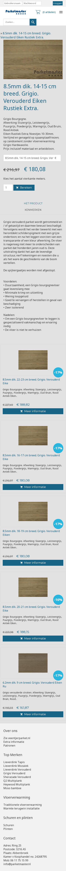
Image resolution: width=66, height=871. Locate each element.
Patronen (9, 745)
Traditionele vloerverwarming (22, 805)
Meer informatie (35, 411)
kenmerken (33, 209)
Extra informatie (13, 742)
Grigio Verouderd (14, 773)
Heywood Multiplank (16, 784)
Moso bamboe (12, 788)
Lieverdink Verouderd (17, 769)
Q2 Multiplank (12, 781)
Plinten (8, 829)
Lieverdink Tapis (14, 762)
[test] (33, 22)
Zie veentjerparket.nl (16, 738)
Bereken (26, 187)
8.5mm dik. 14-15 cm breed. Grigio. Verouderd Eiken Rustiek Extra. (26, 35)
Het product (33, 203)
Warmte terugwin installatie (21, 808)
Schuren (8, 825)
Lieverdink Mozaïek (15, 766)
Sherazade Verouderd (17, 777)
